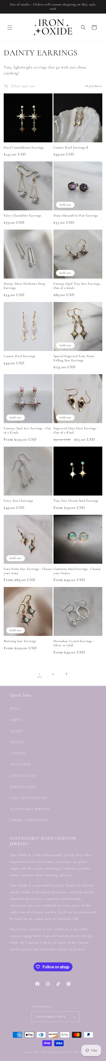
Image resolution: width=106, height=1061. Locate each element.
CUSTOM (17, 753)
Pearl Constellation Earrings (24, 148)
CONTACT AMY (23, 776)
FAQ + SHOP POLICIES (28, 798)
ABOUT (16, 720)
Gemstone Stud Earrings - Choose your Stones (77, 571)
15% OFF (16, 731)
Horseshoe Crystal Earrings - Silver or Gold (73, 643)
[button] (9, 27)
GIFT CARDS (20, 764)
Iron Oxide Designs (46, 1052)
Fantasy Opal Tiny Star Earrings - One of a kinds (77, 286)
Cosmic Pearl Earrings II (70, 148)
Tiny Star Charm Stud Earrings (75, 501)
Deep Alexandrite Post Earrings (75, 215)
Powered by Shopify (70, 1052)
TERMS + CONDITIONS (29, 820)
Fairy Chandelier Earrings (22, 215)
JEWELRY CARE (22, 787)
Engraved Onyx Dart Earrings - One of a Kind (75, 430)
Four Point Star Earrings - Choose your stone (28, 571)
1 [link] (39, 673)
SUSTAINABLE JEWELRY (30, 809)
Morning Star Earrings (20, 641)
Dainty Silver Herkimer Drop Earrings (24, 286)
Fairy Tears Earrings (18, 501)
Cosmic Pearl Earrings (19, 356)
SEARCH (17, 742)
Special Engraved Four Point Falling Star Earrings (73, 358)
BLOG (14, 708)
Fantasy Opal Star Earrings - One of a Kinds (27, 430)
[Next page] (66, 673)
